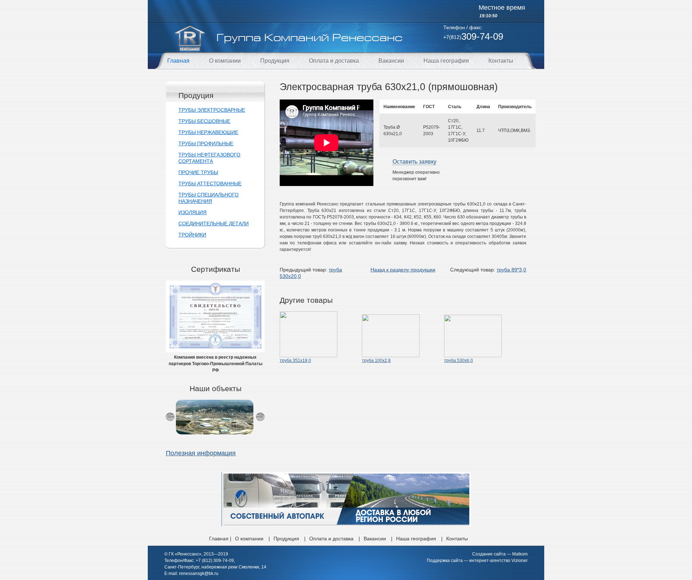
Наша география (446, 61)
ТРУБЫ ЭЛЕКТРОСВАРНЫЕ (211, 110)
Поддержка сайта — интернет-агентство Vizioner (477, 560)
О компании (225, 61)
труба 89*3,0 (511, 270)
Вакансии (391, 61)
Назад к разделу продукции (403, 270)
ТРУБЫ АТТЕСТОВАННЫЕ (209, 183)
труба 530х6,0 (458, 360)
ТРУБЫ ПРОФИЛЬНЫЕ (205, 143)
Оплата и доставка (334, 61)
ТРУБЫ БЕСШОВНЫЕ (204, 121)
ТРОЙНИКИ (192, 235)
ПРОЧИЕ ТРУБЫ (198, 172)
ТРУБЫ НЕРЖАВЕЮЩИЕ (208, 132)
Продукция (274, 61)
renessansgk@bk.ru (198, 573)
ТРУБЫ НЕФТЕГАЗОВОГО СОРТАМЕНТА (209, 158)
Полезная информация (201, 453)
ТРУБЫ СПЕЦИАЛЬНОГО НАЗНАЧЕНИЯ (208, 198)
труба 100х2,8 (376, 360)
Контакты (500, 61)
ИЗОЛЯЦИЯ (192, 212)
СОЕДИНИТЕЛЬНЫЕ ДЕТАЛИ (213, 223)
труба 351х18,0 (295, 360)
